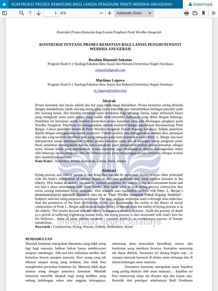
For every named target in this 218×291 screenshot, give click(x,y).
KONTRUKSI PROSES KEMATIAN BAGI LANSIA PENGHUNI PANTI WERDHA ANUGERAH (91, 4)
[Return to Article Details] (4, 4)
